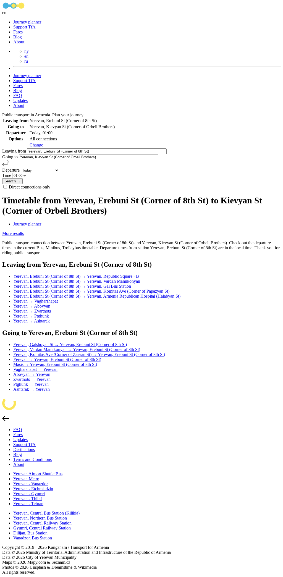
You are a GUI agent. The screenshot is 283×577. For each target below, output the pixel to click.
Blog (17, 37)
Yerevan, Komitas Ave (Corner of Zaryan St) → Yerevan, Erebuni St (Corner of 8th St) (89, 354)
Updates (20, 100)
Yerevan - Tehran (28, 503)
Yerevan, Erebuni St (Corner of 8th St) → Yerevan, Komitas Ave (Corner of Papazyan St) (91, 291)
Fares (18, 32)
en (26, 56)
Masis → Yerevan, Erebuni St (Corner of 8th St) (55, 364)
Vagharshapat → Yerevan (35, 369)
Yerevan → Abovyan (31, 306)
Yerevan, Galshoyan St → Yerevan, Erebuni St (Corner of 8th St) (70, 344)
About (18, 42)
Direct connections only (29, 187)
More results (13, 233)
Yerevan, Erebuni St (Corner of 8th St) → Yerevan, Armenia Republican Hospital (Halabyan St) (96, 296)
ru (26, 61)
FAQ (17, 95)
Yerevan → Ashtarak (31, 321)
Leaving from (14, 151)
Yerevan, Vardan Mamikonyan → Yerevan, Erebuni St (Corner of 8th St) (76, 349)
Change (36, 145)
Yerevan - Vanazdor (30, 483)
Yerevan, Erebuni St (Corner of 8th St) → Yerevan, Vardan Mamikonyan (76, 281)
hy (26, 51)
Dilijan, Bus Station (30, 533)
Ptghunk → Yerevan (31, 384)
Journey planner (27, 22)
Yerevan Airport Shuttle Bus (37, 473)
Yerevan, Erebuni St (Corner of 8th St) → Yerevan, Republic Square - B (76, 276)
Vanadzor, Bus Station (32, 538)
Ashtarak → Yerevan (31, 389)
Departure (11, 170)
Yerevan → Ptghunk (31, 316)
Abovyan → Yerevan (31, 374)
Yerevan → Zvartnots (32, 311)
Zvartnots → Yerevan (32, 379)
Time (7, 175)
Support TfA (24, 27)
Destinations (24, 449)
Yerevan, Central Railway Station (42, 523)
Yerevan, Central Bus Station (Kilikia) (46, 513)
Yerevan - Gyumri (29, 493)
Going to (10, 156)
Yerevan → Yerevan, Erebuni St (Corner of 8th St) (57, 359)
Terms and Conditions (32, 459)
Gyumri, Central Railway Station (42, 528)
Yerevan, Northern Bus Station (40, 518)
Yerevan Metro (26, 478)
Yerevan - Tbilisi (27, 498)
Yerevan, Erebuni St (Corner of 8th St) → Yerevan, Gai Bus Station (72, 286)
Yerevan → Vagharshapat (35, 301)
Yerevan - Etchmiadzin (33, 488)
